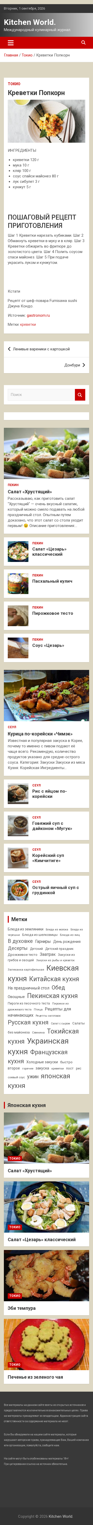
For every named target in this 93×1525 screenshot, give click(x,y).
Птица (38, 1009)
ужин (32, 1077)
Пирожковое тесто (52, 613)
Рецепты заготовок (48, 1015)
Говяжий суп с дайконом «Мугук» (52, 826)
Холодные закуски (42, 1062)
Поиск (80, 395)
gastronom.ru (38, 315)
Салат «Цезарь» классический (49, 551)
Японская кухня (26, 1105)
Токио (14, 84)
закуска (42, 1068)
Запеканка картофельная (26, 969)
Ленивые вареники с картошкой (41, 349)
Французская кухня (38, 1057)
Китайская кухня (54, 979)
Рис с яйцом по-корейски (49, 794)
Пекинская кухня (52, 996)
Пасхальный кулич (52, 581)
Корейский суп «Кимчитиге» (48, 858)
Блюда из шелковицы (40, 935)
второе (14, 1068)
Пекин (13, 485)
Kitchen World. (30, 22)
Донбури (72, 365)
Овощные (16, 997)
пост (70, 1068)
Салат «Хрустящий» (30, 491)
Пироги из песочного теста (29, 1003)
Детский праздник (59, 949)
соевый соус (16, 1077)
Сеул (12, 727)
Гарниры (43, 941)
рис (78, 1068)
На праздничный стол (28, 988)
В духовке (20, 941)
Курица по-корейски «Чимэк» (40, 733)
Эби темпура (22, 1308)
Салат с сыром (60, 1023)
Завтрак (48, 954)
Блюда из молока (57, 929)
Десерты (18, 948)
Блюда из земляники (25, 929)
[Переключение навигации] (11, 43)
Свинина (38, 1032)
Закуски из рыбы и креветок (55, 960)
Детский (36, 949)
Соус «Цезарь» (48, 645)
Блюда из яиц (70, 935)
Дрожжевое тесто (22, 955)
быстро (66, 1062)
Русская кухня (28, 1022)
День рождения (67, 941)
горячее (27, 1068)
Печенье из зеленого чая (35, 1377)
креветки (28, 324)
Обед (58, 987)
